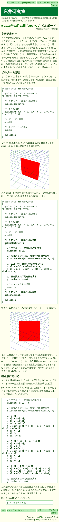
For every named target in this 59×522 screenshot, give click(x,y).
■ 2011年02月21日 (13, 25)
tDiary (42, 517)
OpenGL (33, 25)
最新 (39, 2)
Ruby (38, 519)
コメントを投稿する (16, 502)
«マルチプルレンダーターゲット (21, 2)
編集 (4, 510)
